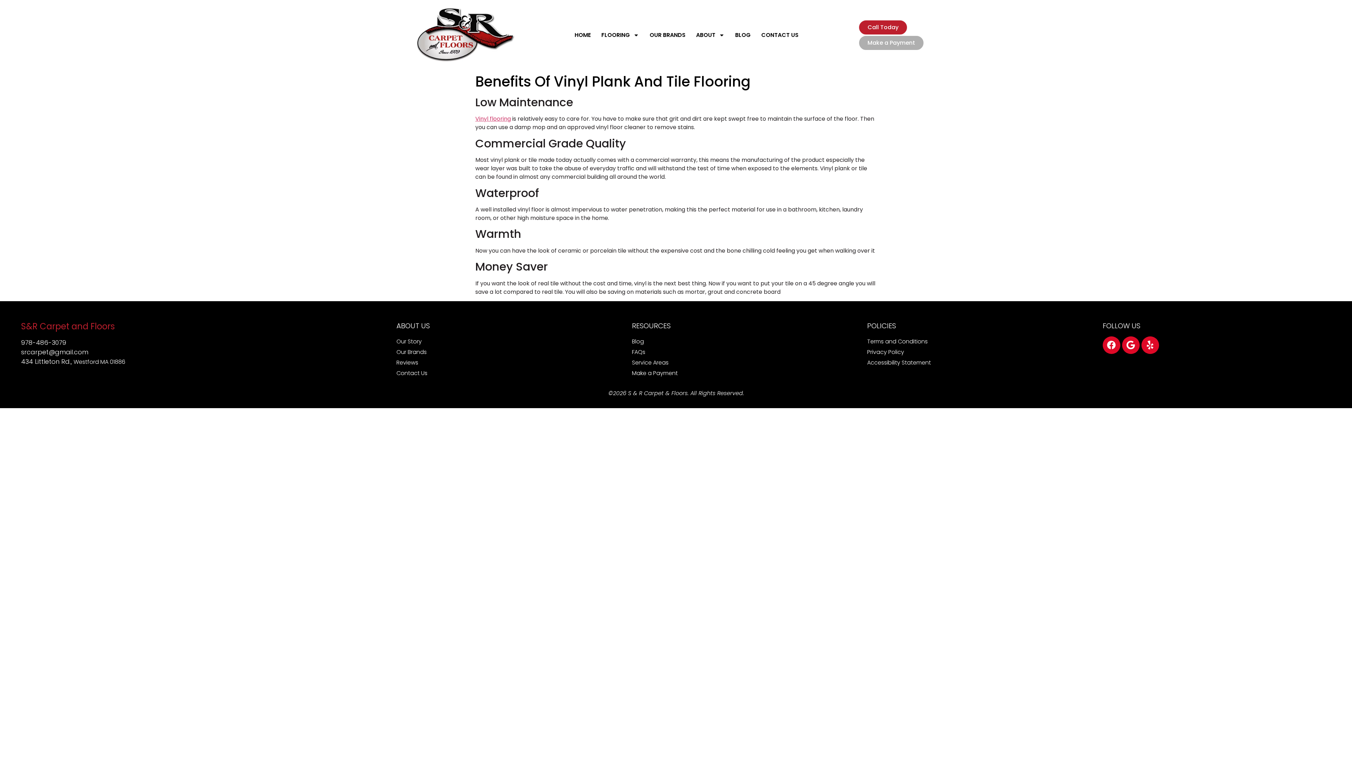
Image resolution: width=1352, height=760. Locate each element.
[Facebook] (1111, 345)
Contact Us (780, 35)
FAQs (638, 352)
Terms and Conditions (897, 341)
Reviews (407, 363)
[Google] (1131, 345)
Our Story (409, 341)
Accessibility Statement (899, 363)
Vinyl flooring (493, 119)
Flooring (615, 35)
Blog (743, 35)
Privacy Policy (885, 352)
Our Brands (668, 35)
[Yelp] (1150, 345)
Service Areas (650, 363)
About (705, 35)
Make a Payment (655, 373)
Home (583, 35)
